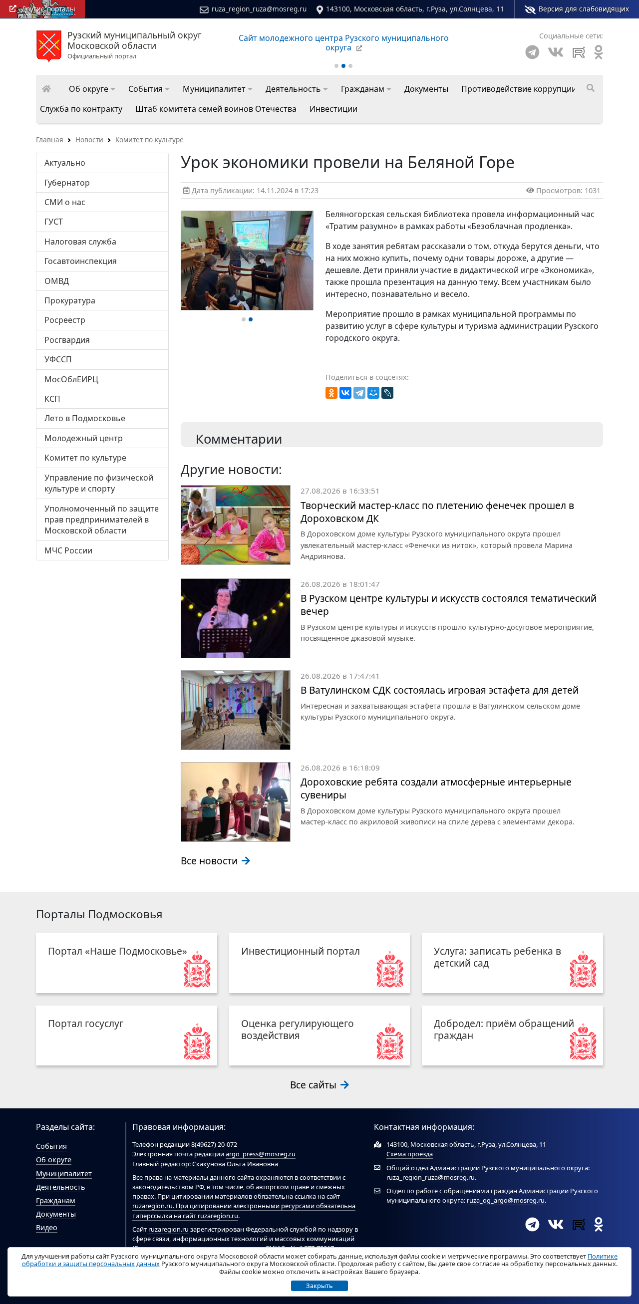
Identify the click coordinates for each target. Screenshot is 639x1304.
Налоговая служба (80, 241)
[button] (92, 89)
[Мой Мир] (373, 393)
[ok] (598, 52)
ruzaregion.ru (152, 1205)
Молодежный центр (83, 438)
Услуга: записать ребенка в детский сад (497, 957)
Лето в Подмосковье (84, 418)
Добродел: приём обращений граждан (504, 1029)
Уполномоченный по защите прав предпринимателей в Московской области (101, 519)
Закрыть (319, 1285)
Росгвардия (67, 339)
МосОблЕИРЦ (71, 379)
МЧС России (68, 550)
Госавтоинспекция (80, 261)
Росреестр (64, 319)
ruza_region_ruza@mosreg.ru (259, 8)
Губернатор (67, 182)
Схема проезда (409, 1153)
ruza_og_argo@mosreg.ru (506, 1200)
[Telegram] (532, 52)
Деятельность (60, 1187)
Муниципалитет (64, 1173)
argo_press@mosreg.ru (261, 1153)
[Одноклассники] (331, 393)
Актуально (64, 162)
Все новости (210, 860)
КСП (52, 398)
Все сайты (314, 1084)
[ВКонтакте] (345, 393)
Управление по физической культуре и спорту (98, 483)
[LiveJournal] (387, 393)
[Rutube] (579, 52)
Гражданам (55, 1200)
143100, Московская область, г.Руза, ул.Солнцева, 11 (415, 8)
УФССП (58, 359)
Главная (49, 139)
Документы (56, 1214)
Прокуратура (69, 300)
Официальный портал (134, 45)
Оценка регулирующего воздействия (297, 1029)
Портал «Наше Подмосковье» (117, 951)
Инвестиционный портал (300, 951)
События (51, 1146)
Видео (46, 1227)
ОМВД (56, 280)
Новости (89, 139)
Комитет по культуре (149, 139)
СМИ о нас (64, 202)
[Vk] (556, 52)
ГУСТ (53, 221)
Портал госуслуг (85, 1023)
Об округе (53, 1159)
